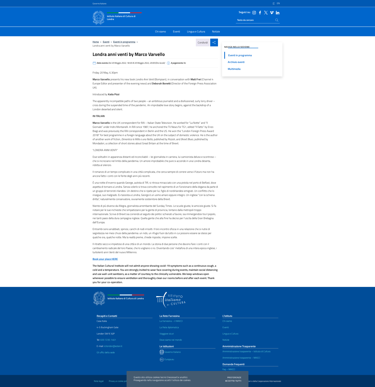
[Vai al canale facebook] (259, 12)
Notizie (226, 340)
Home (96, 42)
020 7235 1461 (108, 340)
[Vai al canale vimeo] (271, 12)
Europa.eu (169, 359)
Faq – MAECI (229, 369)
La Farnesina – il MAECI (171, 321)
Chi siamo (227, 321)
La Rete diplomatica (169, 327)
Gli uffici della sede (106, 352)
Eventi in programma (124, 42)
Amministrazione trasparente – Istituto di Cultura (246, 351)
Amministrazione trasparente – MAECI (241, 357)
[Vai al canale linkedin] (277, 12)
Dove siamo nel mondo (171, 340)
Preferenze (234, 377)
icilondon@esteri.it (113, 346)
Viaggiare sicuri (167, 333)
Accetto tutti (233, 381)
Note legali (99, 381)
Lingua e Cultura (230, 333)
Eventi (106, 42)
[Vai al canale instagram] (253, 12)
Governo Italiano (99, 3)
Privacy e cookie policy (119, 381)
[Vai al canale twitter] (265, 12)
